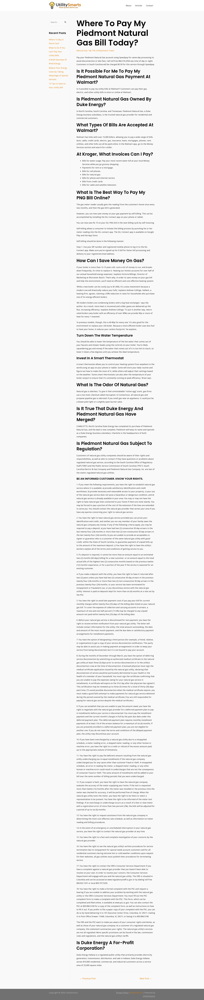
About (128, 5)
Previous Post (88, 978)
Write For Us (136, 992)
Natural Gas (81, 50)
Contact (149, 5)
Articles (138, 5)
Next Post (146, 978)
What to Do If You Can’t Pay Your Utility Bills (57, 51)
